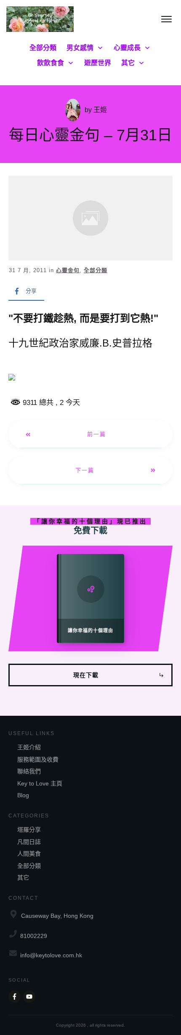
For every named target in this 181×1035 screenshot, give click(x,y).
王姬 (100, 109)
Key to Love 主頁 (39, 783)
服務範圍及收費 (38, 759)
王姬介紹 (29, 747)
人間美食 (29, 853)
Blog (23, 795)
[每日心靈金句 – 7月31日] (90, 218)
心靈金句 (68, 270)
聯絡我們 (29, 771)
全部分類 (95, 270)
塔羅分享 (29, 829)
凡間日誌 (29, 841)
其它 (23, 877)
